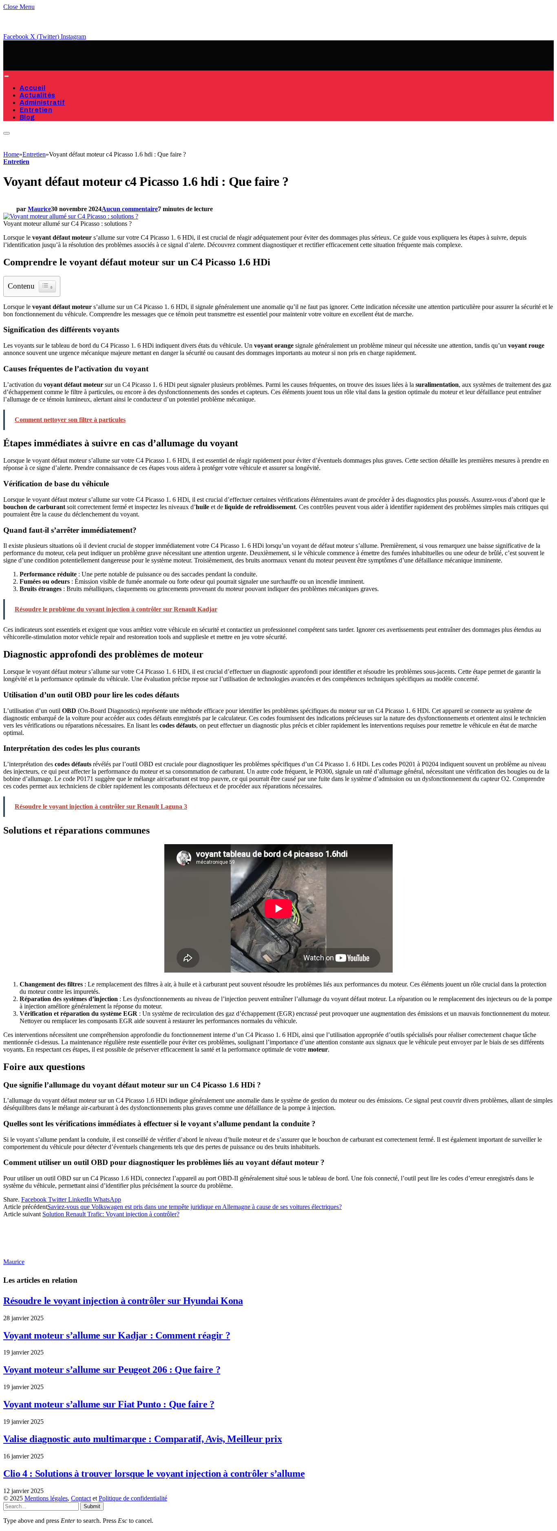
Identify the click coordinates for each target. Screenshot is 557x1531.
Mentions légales (46, 1498)
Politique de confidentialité (133, 1498)
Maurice (39, 208)
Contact (81, 1498)
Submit (92, 1506)
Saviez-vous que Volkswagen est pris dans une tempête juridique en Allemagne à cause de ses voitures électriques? (194, 1206)
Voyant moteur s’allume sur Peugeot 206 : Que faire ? (111, 1369)
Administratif (42, 102)
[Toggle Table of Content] (47, 286)
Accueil (32, 87)
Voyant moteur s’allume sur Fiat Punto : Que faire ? (108, 1404)
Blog (27, 117)
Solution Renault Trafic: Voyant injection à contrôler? (110, 1214)
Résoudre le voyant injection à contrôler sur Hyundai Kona (123, 1300)
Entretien (36, 109)
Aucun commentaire (130, 208)
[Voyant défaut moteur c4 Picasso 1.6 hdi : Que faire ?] (70, 216)
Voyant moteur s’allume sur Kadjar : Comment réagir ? (116, 1335)
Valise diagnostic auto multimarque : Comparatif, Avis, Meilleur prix (142, 1439)
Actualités (37, 95)
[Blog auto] (85, 66)
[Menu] (6, 76)
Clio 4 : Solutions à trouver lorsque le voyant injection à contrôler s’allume (154, 1473)
